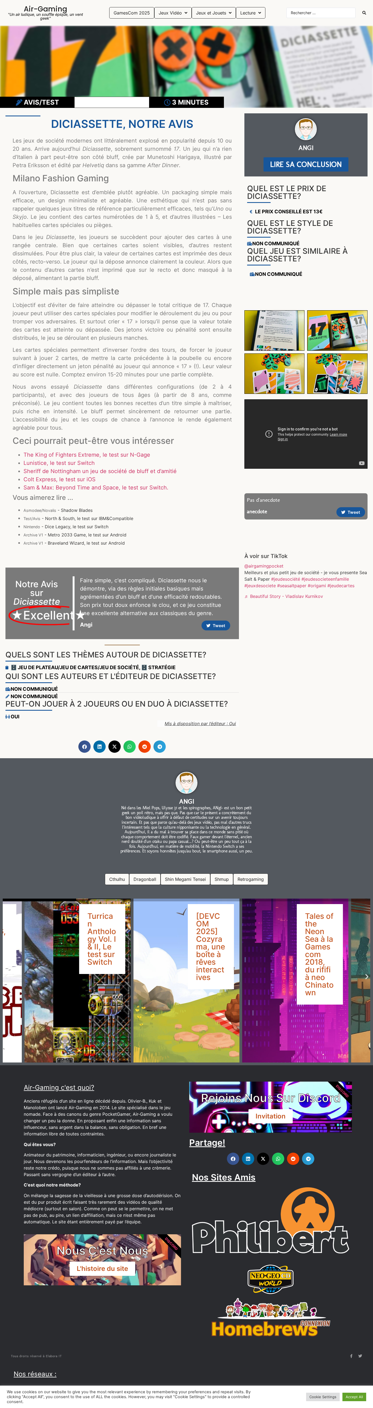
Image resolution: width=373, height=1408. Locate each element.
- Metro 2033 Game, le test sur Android (74, 535)
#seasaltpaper (291, 585)
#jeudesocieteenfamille (325, 579)
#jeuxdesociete (260, 585)
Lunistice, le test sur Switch (59, 463)
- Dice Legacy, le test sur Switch (65, 526)
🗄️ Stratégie (158, 667)
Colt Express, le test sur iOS (59, 479)
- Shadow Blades (58, 510)
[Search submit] (364, 12)
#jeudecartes (340, 585)
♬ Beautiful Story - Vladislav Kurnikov (283, 596)
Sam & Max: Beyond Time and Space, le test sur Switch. (95, 487)
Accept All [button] (354, 1397)
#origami (317, 585)
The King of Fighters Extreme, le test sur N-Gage (86, 454)
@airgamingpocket (263, 566)
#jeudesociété (285, 579)
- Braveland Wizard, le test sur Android (74, 543)
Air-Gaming (45, 9)
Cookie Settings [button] (322, 1397)
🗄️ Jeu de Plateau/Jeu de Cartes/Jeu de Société (75, 667)
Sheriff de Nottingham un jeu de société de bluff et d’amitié (100, 471)
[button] (84, 746)
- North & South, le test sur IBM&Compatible (78, 518)
